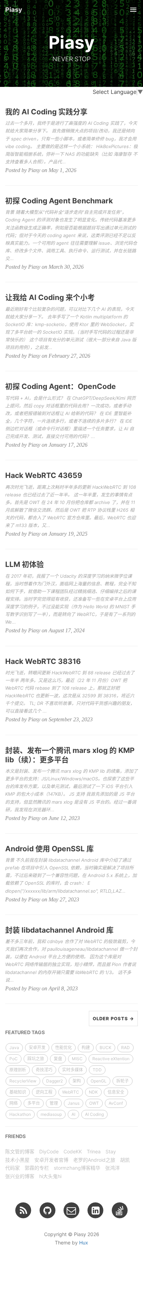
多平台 (33, 1103)
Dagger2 (54, 1080)
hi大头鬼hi (50, 1176)
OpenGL (99, 1080)
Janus (73, 1103)
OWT (94, 1103)
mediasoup (51, 1114)
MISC (77, 1058)
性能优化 (63, 1047)
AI (73, 1114)
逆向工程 (44, 1092)
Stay (111, 1151)
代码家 (12, 1168)
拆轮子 (122, 1080)
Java (14, 1047)
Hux (83, 1242)
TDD (97, 1069)
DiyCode (49, 1151)
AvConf (116, 1103)
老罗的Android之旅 (94, 1160)
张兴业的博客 (19, 1176)
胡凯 (125, 1160)
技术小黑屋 (17, 1160)
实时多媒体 (72, 1069)
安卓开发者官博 (51, 1160)
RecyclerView (22, 1080)
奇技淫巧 (44, 1069)
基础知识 (17, 1092)
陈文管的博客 (19, 1151)
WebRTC (70, 1092)
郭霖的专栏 (37, 1168)
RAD (125, 1047)
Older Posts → (113, 1018)
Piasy (13, 9)
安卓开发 (37, 1047)
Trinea (94, 1151)
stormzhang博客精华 (77, 1168)
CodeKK (73, 1151)
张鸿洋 (112, 1168)
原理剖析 (17, 1069)
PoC (13, 1058)
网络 (13, 1103)
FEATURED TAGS (25, 1032)
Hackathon (20, 1114)
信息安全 (116, 1092)
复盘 (58, 1058)
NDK (93, 1092)
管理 (54, 1103)
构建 (86, 1047)
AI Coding (94, 1114)
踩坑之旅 (35, 1058)
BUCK (105, 1047)
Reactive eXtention (110, 1058)
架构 (77, 1080)
